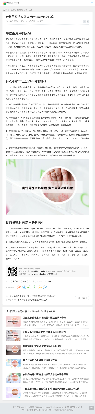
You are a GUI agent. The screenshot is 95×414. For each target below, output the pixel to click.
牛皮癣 (15, 281)
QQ (24, 287)
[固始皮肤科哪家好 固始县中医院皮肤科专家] (13, 321)
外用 (49, 281)
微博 (19, 287)
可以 (41, 281)
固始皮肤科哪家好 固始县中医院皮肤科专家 (44, 317)
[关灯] (91, 408)
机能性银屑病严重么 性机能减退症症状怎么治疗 (35, 296)
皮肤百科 (20, 10)
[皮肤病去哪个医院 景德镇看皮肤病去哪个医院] (13, 378)
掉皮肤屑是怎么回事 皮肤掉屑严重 (40, 360)
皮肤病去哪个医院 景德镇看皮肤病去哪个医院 (45, 374)
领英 (45, 287)
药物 (24, 281)
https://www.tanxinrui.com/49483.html (42, 274)
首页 (13, 10)
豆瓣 (34, 287)
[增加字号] (84, 21)
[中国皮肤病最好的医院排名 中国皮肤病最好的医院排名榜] (13, 392)
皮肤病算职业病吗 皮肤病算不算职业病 (42, 346)
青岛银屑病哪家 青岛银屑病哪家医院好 (31, 300)
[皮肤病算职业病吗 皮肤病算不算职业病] (13, 350)
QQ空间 (40, 287)
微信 (29, 287)
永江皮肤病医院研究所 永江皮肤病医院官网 (44, 332)
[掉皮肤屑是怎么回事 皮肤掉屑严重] (13, 364)
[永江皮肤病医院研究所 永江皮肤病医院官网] (13, 335)
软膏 (33, 281)
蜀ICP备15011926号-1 (73, 407)
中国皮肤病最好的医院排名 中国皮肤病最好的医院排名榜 (51, 388)
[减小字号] (88, 21)
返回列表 (81, 298)
